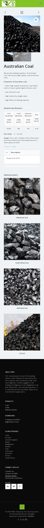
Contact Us (9, 471)
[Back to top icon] (22, 506)
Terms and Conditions (13, 478)
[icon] (26, 520)
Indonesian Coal (22, 217)
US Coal (22, 353)
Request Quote (11, 410)
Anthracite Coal (22, 308)
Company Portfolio (12, 419)
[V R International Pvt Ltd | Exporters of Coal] (8, 4)
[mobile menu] (41, 4)
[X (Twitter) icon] (21, 520)
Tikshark (31, 516)
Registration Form (12, 422)
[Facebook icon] (18, 520)
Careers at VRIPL (11, 473)
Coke (7, 407)
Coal (13, 146)
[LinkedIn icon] (23, 520)
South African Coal (22, 263)
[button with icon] (8, 486)
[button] (36, 19)
